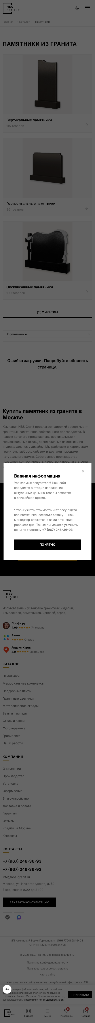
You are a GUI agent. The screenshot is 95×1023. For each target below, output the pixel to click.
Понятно (47, 544)
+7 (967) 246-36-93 (57, 529)
